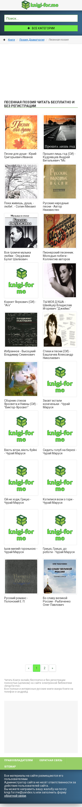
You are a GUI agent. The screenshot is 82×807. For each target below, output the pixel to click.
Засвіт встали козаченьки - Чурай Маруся (56, 404)
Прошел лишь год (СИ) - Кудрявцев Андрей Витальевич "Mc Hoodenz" (59, 157)
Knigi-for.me (45, 5)
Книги (11, 39)
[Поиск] (74, 18)
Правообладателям (18, 760)
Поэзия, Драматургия (31, 39)
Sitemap (10, 766)
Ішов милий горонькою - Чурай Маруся (20, 550)
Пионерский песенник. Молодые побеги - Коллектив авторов (58, 256)
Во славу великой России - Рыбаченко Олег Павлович (57, 601)
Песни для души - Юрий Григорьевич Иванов (20, 155)
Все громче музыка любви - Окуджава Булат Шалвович (17, 256)
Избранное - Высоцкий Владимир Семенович (20, 353)
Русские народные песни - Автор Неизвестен (56, 206)
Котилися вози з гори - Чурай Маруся (58, 501)
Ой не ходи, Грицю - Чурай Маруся (17, 501)
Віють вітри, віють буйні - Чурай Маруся (20, 451)
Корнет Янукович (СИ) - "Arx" (20, 303)
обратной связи (15, 795)
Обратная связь (50, 760)
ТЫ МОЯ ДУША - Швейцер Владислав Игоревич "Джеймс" (57, 305)
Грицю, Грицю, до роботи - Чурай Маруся (59, 550)
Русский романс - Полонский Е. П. (16, 599)
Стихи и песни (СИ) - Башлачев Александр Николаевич (58, 355)
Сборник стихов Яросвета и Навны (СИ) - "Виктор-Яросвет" (20, 404)
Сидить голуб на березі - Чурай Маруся (60, 451)
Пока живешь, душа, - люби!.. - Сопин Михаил (20, 204)
